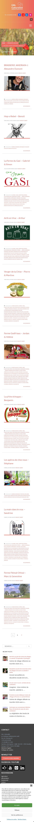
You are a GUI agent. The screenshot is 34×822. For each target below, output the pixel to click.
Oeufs (20, 256)
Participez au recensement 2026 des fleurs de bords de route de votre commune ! (19, 709)
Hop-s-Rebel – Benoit (14, 116)
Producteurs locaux (15, 102)
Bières (13, 99)
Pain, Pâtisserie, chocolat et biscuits (20, 552)
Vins (21, 259)
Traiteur (15, 382)
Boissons (21, 99)
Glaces (5, 313)
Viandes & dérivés (8, 320)
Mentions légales (22, 819)
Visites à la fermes (8, 103)
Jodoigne (18, 254)
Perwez (6, 378)
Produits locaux (24, 102)
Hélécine (6, 551)
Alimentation (5, 778)
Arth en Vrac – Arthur (14, 218)
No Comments (26, 106)
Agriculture (4, 776)
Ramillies (18, 497)
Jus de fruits (11, 202)
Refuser (17, 810)
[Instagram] (30, 15)
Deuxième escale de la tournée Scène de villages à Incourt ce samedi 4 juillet (20, 670)
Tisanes (18, 259)
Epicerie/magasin (8, 201)
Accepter (17, 805)
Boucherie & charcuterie (19, 370)
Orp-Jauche (7, 100)
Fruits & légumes (20, 201)
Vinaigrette (16, 320)
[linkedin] (26, 15)
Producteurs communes (18, 204)
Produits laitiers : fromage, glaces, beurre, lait (15, 317)
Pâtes (24, 256)
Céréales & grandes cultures (11, 372)
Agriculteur (15, 305)
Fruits (14, 201)
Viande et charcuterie (21, 319)
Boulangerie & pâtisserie (10, 198)
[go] (29, 646)
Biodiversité (4, 780)
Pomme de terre (8, 204)
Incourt (27, 146)
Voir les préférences (17, 815)
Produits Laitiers (24, 316)
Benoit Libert (22, 73)
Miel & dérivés (23, 202)
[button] (31, 785)
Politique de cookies (12, 819)
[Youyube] (23, 15)
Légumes (17, 202)
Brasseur (25, 99)
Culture (3, 782)
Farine (25, 253)
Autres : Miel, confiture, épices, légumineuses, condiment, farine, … (16, 307)
